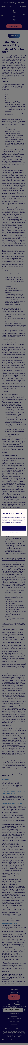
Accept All (14, 528)
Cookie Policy (7, 523)
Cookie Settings (14, 532)
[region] (14, 522)
